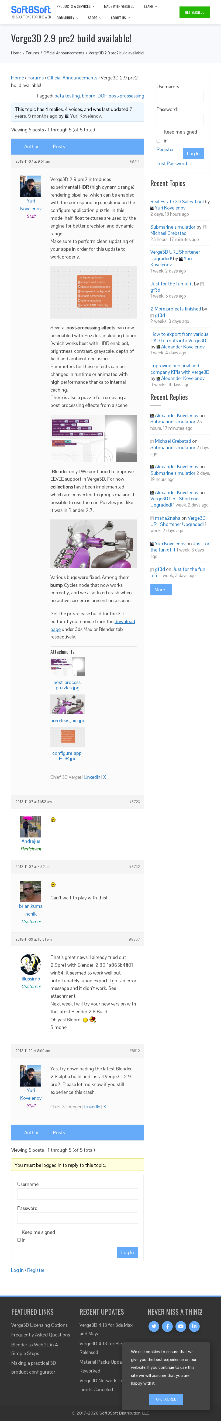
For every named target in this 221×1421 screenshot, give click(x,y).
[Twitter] (154, 1326)
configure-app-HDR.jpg (67, 756)
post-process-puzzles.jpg (67, 685)
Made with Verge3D (119, 6)
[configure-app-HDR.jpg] (67, 737)
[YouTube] (180, 1326)
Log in (17, 1270)
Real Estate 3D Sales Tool (177, 201)
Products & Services (74, 6)
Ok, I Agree (166, 1399)
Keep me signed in (38, 1236)
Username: (28, 1184)
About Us (118, 17)
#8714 (135, 161)
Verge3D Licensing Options (39, 1325)
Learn (148, 6)
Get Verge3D (195, 12)
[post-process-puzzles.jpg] (67, 666)
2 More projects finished (175, 309)
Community (65, 17)
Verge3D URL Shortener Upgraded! (178, 521)
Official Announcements (72, 78)
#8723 (134, 802)
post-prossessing (126, 96)
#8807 (134, 939)
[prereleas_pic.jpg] (67, 704)
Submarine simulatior (172, 227)
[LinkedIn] (194, 1326)
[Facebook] (167, 1326)
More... (161, 589)
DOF (102, 96)
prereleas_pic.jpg (67, 720)
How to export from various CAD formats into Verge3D (179, 337)
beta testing (67, 96)
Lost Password (172, 163)
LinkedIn (92, 777)
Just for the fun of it (171, 284)
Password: (28, 1208)
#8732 (134, 867)
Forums (35, 78)
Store (92, 17)
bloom (88, 96)
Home (17, 78)
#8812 (135, 1051)
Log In (127, 1252)
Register (35, 1270)
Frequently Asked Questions (40, 1335)
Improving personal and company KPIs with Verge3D (179, 368)
